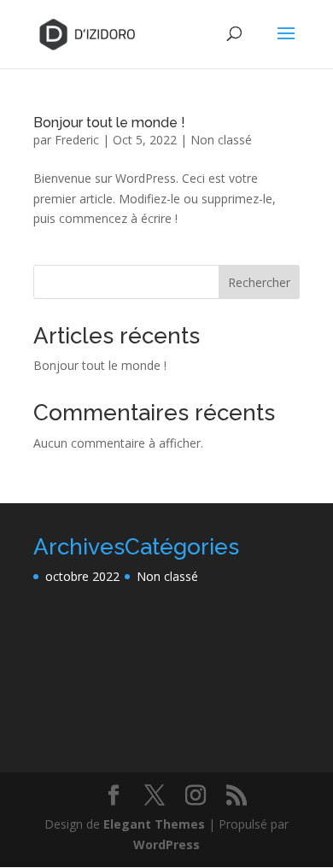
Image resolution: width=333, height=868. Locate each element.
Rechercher (259, 282)
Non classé (221, 140)
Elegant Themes (154, 824)
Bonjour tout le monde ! (109, 122)
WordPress (166, 844)
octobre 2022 (82, 576)
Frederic (77, 140)
